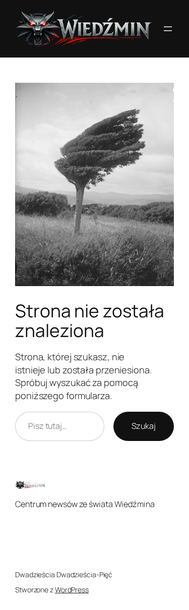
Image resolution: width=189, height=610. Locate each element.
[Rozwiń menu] (168, 29)
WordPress (72, 589)
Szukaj (144, 425)
